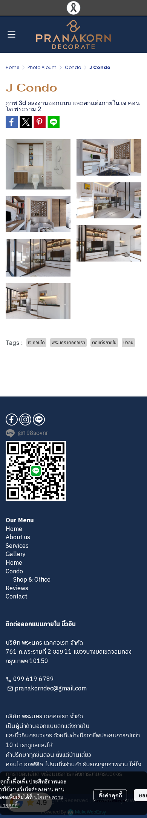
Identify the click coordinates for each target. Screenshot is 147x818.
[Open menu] (11, 34)
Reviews (17, 588)
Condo (73, 67)
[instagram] (25, 420)
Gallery (16, 554)
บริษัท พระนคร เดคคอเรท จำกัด (44, 716)
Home (12, 67)
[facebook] (12, 420)
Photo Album (42, 67)
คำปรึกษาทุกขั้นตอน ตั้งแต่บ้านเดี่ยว (48, 754)
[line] (39, 420)
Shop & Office (32, 579)
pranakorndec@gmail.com (51, 688)
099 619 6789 (33, 679)
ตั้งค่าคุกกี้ (110, 795)
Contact (16, 596)
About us (18, 537)
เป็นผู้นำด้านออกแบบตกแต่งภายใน (48, 725)
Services (17, 545)
